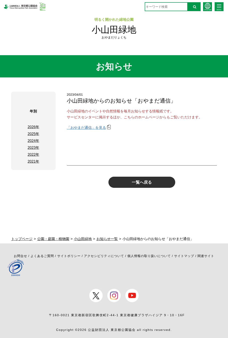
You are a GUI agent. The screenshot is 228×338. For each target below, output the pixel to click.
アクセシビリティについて (104, 256)
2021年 (33, 161)
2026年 (33, 127)
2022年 (33, 154)
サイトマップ (184, 256)
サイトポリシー (69, 256)
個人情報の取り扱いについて (149, 256)
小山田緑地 (114, 29)
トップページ (22, 239)
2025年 (33, 134)
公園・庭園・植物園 (53, 239)
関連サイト (205, 256)
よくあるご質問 (42, 256)
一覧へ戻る (142, 182)
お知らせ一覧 (107, 239)
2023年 (33, 148)
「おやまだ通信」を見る (86, 128)
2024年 (33, 141)
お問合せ (20, 256)
